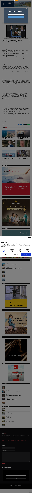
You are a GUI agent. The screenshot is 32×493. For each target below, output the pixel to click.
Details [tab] (16, 239)
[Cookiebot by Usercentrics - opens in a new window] (27, 237)
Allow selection (16, 254)
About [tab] (26, 239)
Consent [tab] (5, 239)
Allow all (26, 254)
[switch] (12, 251)
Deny (6, 254)
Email (8, 13)
